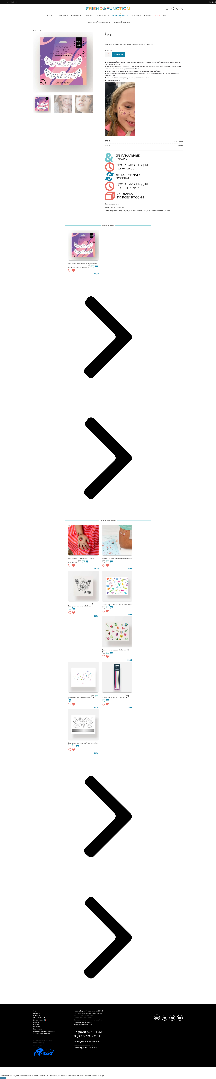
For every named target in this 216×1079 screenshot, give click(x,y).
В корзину (118, 54)
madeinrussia (137, 211)
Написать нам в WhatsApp (83, 1022)
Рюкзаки (63, 15)
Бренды (148, 15)
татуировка (114, 211)
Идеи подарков (120, 15)
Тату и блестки (118, 207)
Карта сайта (37, 1029)
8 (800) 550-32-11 (87, 1036)
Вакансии (36, 1027)
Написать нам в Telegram (83, 1024)
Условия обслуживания (41, 1033)
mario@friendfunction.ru (87, 1041)
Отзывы (36, 1024)
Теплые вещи (102, 15)
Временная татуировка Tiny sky (79, 697)
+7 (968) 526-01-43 (88, 1032)
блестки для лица (163, 211)
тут (103, 1076)
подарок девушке (125, 211)
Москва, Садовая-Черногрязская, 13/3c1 (88, 1011)
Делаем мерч (38, 1020)
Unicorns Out (37, 31)
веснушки (146, 211)
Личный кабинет (122, 22)
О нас (166, 15)
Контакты (36, 1013)
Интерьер (76, 15)
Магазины (36, 1015)
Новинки (136, 15)
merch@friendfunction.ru (87, 1047)
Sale (157, 15)
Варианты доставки (112, 204)
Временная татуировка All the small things (117, 604)
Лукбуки (36, 1022)
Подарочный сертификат (98, 22)
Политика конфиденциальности (44, 1031)
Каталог (51, 15)
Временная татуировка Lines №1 (113, 697)
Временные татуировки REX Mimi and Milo (117, 558)
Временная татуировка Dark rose (80, 606)
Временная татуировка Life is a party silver (83, 743)
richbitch (154, 211)
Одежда (88, 15)
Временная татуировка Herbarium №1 (115, 650)
